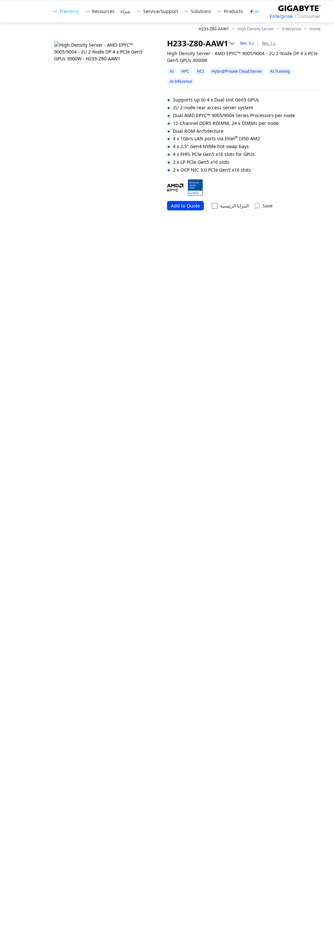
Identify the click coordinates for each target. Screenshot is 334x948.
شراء (125, 11)
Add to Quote (185, 206)
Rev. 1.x (269, 43)
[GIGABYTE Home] (297, 7)
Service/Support (160, 11)
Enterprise (281, 16)
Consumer (309, 16)
